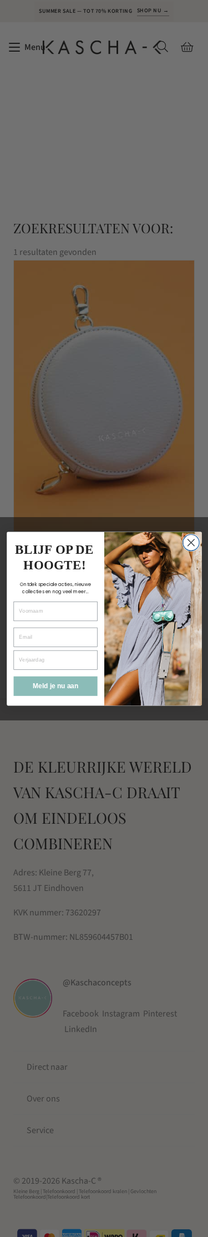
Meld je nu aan (55, 685)
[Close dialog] (190, 542)
